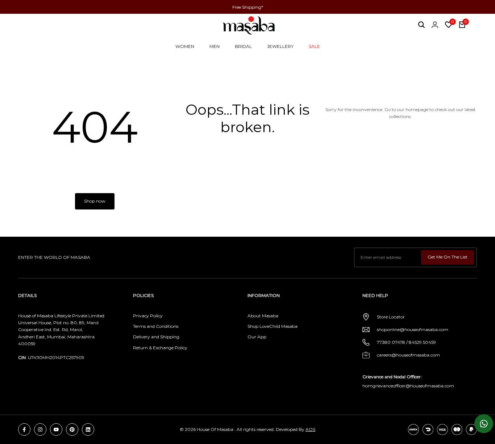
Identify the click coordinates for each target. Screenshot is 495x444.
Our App (257, 336)
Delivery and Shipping (156, 336)
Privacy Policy (148, 315)
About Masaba (263, 315)
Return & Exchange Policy (160, 347)
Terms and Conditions (155, 326)
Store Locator (391, 316)
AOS (310, 429)
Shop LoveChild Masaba (273, 326)
